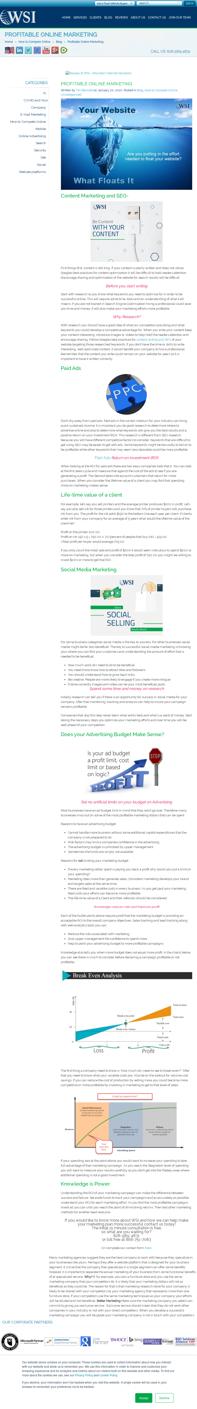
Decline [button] (164, 1398)
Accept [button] (143, 1398)
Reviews (121, 17)
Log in (189, 3)
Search (41, 143)
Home (66, 17)
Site (43, 157)
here (148, 1248)
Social (41, 164)
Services (80, 17)
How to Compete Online (34, 41)
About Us (138, 17)
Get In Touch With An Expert (112, 3)
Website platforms (32, 172)
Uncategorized (71, 94)
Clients (95, 17)
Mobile (41, 129)
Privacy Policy (84, 1375)
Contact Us (157, 17)
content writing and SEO (153, 339)
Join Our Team (180, 17)
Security (40, 150)
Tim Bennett (84, 90)
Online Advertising (32, 136)
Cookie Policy (108, 1375)
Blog (108, 17)
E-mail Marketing (33, 115)
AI (44, 93)
